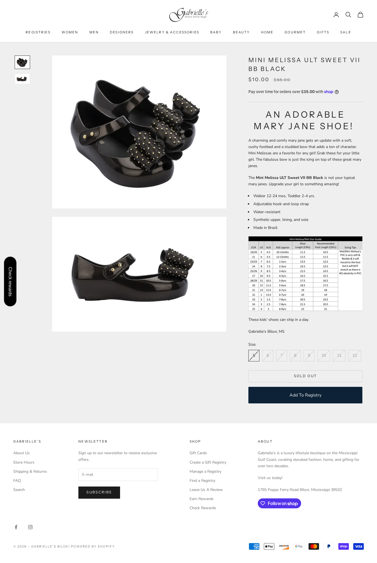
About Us (21, 453)
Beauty (241, 32)
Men (94, 32)
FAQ (17, 480)
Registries (38, 32)
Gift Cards (198, 453)
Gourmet (295, 32)
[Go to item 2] (22, 78)
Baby (216, 32)
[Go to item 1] (22, 62)
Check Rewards (203, 508)
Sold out (305, 376)
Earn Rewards (202, 498)
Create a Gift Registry (208, 462)
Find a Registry (202, 480)
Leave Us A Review (206, 489)
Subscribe (99, 492)
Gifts (323, 32)
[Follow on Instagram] (30, 527)
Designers (122, 32)
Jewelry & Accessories (172, 32)
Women (70, 32)
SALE (345, 32)
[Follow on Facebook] (16, 527)
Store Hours (23, 462)
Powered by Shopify (93, 546)
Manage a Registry (205, 471)
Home (267, 32)
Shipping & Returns (30, 471)
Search (19, 489)
